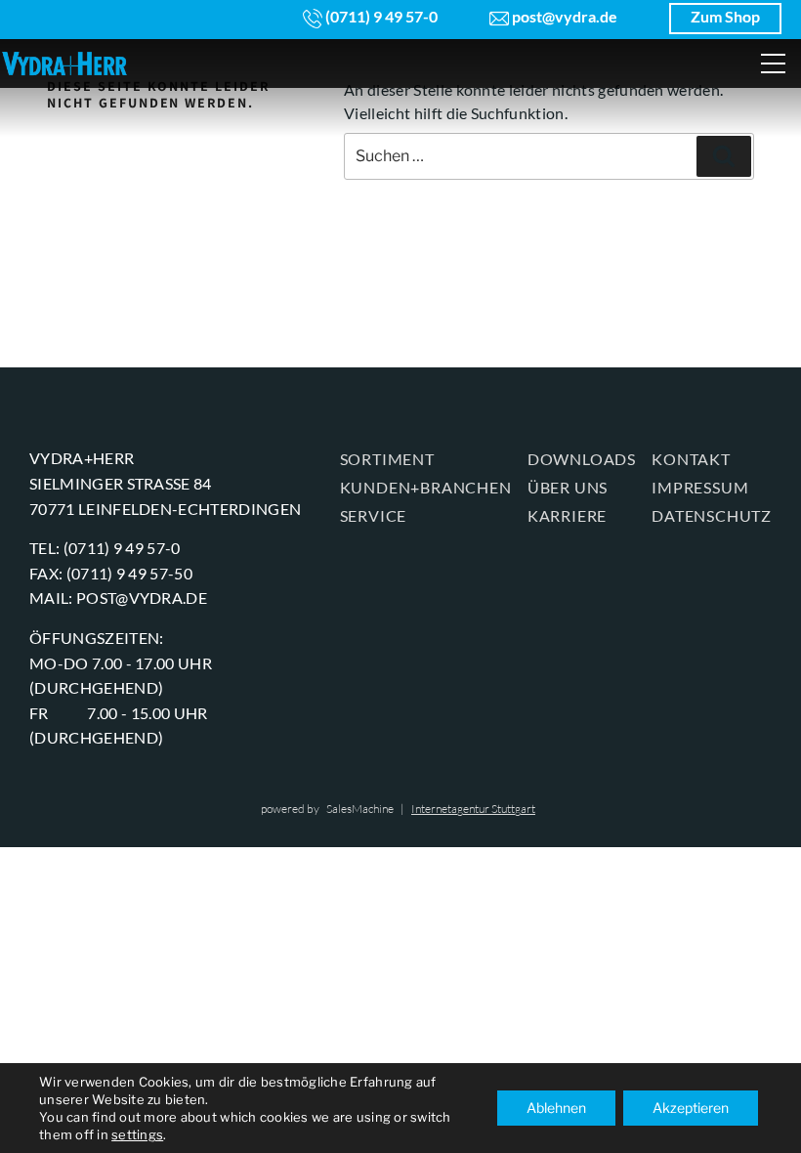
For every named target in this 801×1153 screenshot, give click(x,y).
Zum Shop (725, 16)
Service (373, 515)
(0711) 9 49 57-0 (380, 16)
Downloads (581, 458)
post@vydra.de (563, 16)
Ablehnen (556, 1107)
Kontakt (691, 458)
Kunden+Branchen (426, 487)
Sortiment (387, 458)
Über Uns (567, 487)
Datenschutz (712, 515)
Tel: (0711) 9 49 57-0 (105, 547)
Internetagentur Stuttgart (473, 808)
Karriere (567, 515)
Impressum (700, 487)
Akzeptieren (691, 1107)
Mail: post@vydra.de (118, 597)
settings (137, 1134)
